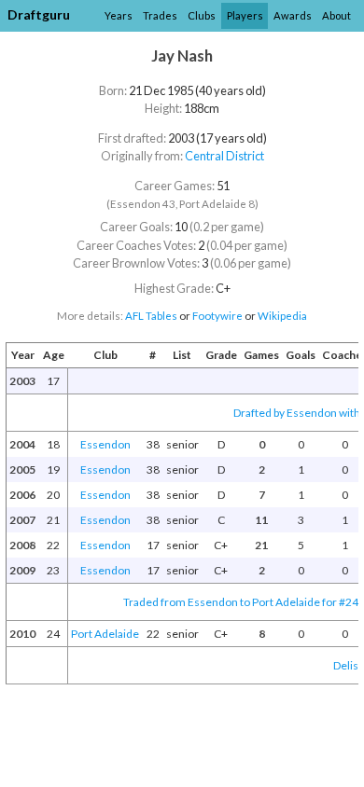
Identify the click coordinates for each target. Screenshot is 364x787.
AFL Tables (151, 316)
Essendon (105, 444)
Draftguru (38, 14)
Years (119, 15)
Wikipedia (282, 316)
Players (245, 15)
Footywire (217, 316)
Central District (224, 155)
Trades (160, 15)
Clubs (202, 15)
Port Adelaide (105, 634)
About (336, 15)
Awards (292, 15)
